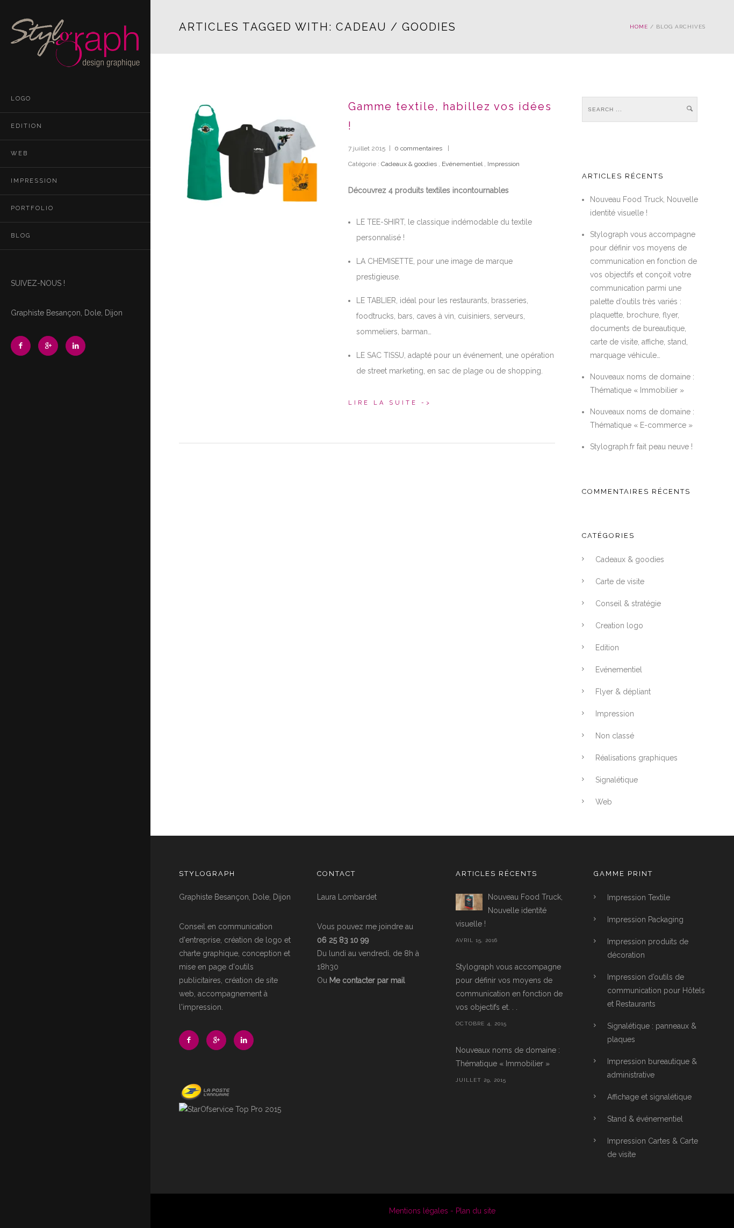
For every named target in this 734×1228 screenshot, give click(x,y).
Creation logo (619, 625)
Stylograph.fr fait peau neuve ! (641, 446)
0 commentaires (418, 148)
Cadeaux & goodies (408, 164)
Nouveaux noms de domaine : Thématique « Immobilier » (508, 1057)
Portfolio (32, 208)
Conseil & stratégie (628, 603)
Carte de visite (619, 581)
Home (639, 27)
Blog (21, 235)
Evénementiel (462, 164)
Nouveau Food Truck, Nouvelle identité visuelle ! (509, 910)
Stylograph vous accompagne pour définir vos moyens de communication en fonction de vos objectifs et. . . (509, 987)
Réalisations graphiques (636, 757)
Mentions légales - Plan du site (442, 1211)
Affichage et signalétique (649, 1097)
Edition (26, 126)
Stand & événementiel (645, 1119)
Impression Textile (638, 897)
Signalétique (616, 779)
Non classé (614, 735)
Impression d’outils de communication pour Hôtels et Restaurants (656, 990)
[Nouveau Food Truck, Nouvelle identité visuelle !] (469, 902)
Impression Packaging (645, 919)
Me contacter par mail (367, 980)
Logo (21, 98)
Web (19, 153)
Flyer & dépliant (623, 691)
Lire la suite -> (389, 402)
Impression (34, 180)
